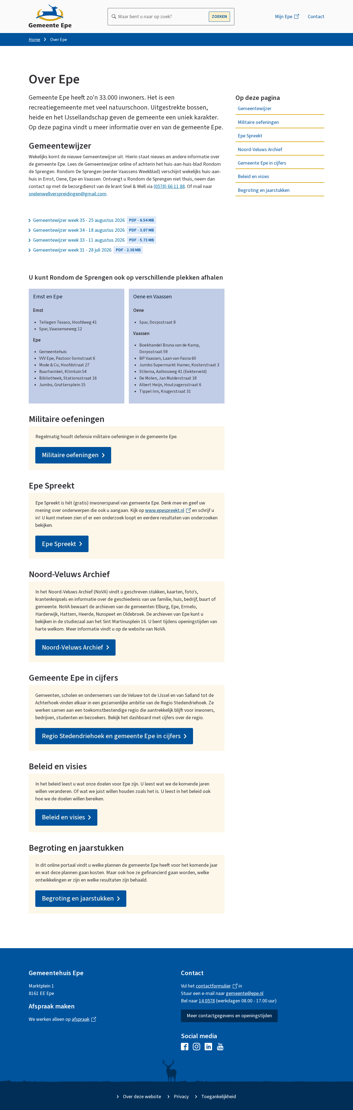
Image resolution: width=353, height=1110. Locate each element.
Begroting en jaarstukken (264, 190)
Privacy (181, 1096)
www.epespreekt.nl (166, 510)
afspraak (82, 1019)
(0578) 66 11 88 (169, 186)
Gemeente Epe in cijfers (262, 163)
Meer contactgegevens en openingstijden (229, 1015)
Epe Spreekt (250, 135)
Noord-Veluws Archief (260, 149)
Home (34, 40)
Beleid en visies (253, 176)
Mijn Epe (289, 19)
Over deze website (142, 1096)
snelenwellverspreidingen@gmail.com (67, 193)
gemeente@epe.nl (244, 993)
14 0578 (207, 1000)
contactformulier (214, 986)
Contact (316, 16)
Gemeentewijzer (254, 108)
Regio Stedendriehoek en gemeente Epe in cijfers (111, 736)
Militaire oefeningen (258, 122)
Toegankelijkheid (218, 1096)
